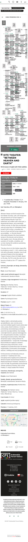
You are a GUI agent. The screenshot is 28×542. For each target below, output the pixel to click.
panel (25, 2)
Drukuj (18, 441)
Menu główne (17, 2)
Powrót (8, 446)
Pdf (9, 441)
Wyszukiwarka (9, 2)
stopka (12, 456)
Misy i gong (12, 99)
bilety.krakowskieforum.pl (10, 307)
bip (21, 475)
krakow (9, 475)
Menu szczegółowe (21, 2)
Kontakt (18, 446)
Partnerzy (14, 487)
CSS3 (14, 531)
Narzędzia (13, 2)
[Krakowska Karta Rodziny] (9, 516)
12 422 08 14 (15, 469)
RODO (14, 493)
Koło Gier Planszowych (22, 127)
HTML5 (11, 531)
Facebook (12, 481)
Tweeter (16, 481)
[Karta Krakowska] (18, 516)
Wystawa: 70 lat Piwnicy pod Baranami (22, 114)
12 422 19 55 (15, 470)
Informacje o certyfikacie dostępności (14, 525)
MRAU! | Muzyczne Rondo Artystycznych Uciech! (7, 56)
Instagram (8, 481)
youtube (20, 481)
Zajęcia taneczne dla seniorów (17, 54)
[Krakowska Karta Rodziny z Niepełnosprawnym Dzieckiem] (14, 516)
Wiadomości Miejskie (14, 489)
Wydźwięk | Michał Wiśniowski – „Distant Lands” (22, 133)
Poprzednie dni (2, 17)
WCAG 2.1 (19, 531)
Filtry (15, 150)
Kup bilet (18, 190)
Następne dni (20, 17)
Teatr (14, 193)
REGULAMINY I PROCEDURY (14, 485)
